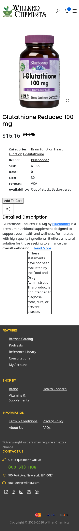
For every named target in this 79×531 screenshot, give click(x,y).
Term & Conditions (23, 421)
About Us (16, 427)
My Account (18, 365)
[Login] (58, 11)
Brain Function (42, 149)
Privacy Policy (53, 421)
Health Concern (55, 389)
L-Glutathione (33, 154)
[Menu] (75, 11)
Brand (13, 389)
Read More (42, 248)
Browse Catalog (21, 339)
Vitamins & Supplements (19, 397)
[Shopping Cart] (66, 11)
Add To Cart (13, 200)
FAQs (47, 427)
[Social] (8, 209)
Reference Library (22, 352)
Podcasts (16, 345)
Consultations (19, 358)
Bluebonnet (40, 160)
